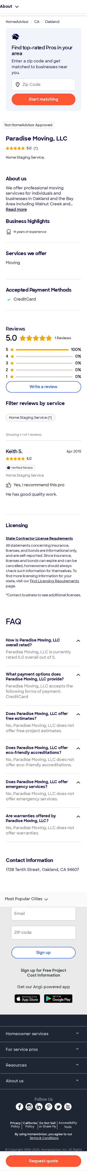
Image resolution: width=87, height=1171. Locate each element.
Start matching (43, 99)
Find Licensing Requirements (54, 581)
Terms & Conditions (43, 1138)
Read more (16, 209)
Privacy (15, 1124)
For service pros (22, 1049)
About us (14, 1080)
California (30, 1124)
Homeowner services (27, 1033)
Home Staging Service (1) (30, 417)
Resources (16, 1065)
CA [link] (36, 22)
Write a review (43, 386)
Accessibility (67, 1125)
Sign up (43, 952)
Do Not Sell (47, 1124)
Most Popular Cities (23, 899)
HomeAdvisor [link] (17, 22)
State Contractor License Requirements (39, 538)
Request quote (43, 1161)
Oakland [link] (52, 22)
